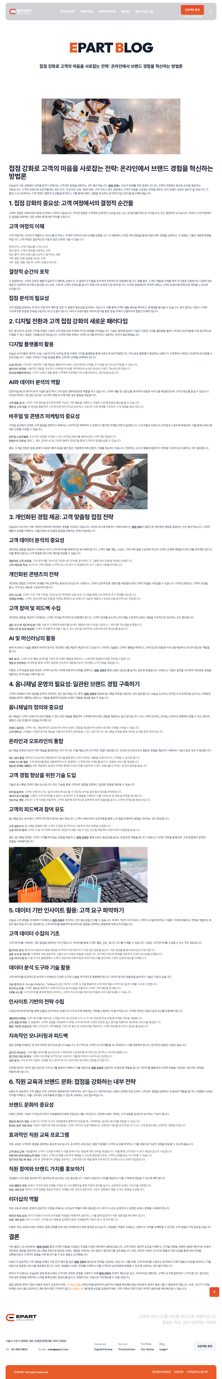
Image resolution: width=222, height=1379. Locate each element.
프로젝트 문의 (77, 1288)
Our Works (147, 1349)
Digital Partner (103, 1349)
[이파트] (21, 11)
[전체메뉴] (210, 11)
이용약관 (178, 1372)
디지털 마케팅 (73, 1284)
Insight (163, 1349)
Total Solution (126, 1349)
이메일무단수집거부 (197, 1372)
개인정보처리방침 (161, 1372)
